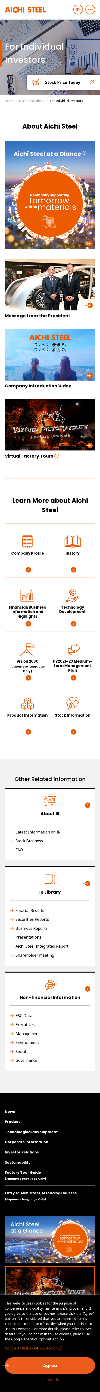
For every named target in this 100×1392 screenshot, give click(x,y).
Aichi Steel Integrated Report (42, 946)
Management (28, 1033)
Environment (27, 1042)
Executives (25, 1024)
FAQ (19, 850)
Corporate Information (26, 1142)
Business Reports (32, 928)
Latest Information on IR (38, 832)
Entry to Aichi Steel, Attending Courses (41, 1196)
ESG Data (24, 1015)
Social (21, 1051)
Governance (26, 1060)
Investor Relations (22, 1152)
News (10, 1111)
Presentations (28, 937)
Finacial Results (30, 910)
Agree (50, 1365)
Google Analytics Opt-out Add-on (31, 1348)
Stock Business (29, 841)
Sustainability (18, 1162)
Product (12, 1121)
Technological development (31, 1131)
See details (50, 1379)
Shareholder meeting (35, 955)
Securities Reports (32, 919)
